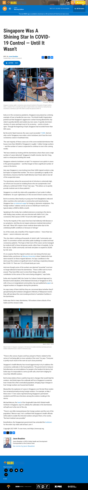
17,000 (43, 133)
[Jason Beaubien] (7, 443)
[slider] (12, 8)
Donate (81, 3)
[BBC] (23, 486)
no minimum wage (19, 203)
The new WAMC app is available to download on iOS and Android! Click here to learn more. (44, 14)
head (19, 402)
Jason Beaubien (13, 56)
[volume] (9, 9)
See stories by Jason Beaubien (24, 446)
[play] (4, 9)
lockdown (48, 422)
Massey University (29, 256)
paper (49, 283)
